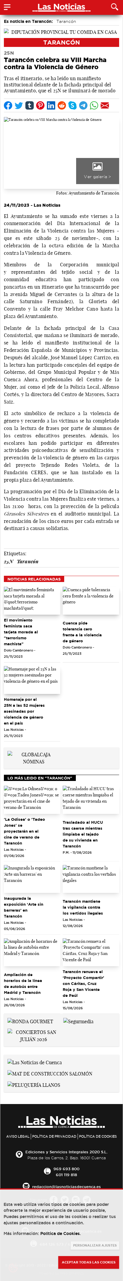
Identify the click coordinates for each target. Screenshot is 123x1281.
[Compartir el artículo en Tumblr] (29, 105)
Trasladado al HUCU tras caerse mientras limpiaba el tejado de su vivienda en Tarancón (83, 834)
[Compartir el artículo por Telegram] (83, 105)
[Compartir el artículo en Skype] (72, 105)
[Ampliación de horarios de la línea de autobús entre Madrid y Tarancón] (32, 952)
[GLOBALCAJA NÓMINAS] (33, 757)
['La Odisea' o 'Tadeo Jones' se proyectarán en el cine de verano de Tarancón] (32, 800)
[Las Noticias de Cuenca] (34, 1062)
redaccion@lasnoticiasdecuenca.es (66, 1186)
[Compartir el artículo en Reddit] (62, 105)
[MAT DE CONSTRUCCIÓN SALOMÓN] (49, 1073)
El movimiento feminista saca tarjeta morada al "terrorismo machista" (21, 632)
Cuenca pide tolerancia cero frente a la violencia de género (82, 632)
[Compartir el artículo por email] (105, 105)
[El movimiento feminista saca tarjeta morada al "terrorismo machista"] (32, 601)
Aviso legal (18, 1136)
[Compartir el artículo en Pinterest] (40, 105)
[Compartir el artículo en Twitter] (19, 105)
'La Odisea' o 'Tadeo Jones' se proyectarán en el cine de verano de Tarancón (24, 831)
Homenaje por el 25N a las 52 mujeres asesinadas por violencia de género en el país (24, 711)
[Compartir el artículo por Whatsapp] (94, 105)
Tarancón (66, 21)
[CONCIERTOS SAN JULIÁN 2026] (33, 1035)
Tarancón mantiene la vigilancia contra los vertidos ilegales (83, 907)
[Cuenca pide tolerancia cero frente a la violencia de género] (91, 601)
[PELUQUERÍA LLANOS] (33, 1084)
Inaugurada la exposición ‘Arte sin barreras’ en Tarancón (23, 907)
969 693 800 (66, 1169)
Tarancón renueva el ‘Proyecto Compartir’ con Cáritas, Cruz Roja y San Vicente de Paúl (83, 983)
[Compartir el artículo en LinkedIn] (51, 105)
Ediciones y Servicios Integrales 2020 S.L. (66, 1152)
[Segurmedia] (78, 1021)
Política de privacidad (54, 1136)
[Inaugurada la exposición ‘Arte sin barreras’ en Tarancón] (32, 879)
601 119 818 (66, 1175)
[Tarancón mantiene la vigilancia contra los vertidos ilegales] (91, 879)
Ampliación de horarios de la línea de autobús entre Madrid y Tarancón (23, 983)
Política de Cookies (98, 1136)
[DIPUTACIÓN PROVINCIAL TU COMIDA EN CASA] (61, 31)
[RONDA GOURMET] (30, 1021)
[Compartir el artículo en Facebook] (8, 105)
